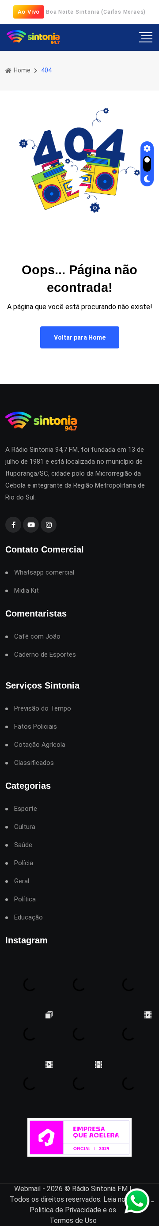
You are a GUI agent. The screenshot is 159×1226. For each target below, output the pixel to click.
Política (25, 899)
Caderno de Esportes (45, 654)
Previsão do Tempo (42, 708)
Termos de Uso (73, 1220)
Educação (28, 917)
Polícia (23, 863)
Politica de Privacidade (65, 1210)
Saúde (23, 845)
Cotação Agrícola (39, 745)
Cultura (24, 827)
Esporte (25, 809)
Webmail (27, 1188)
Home (21, 70)
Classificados (34, 763)
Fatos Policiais (35, 726)
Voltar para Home (80, 337)
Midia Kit (26, 590)
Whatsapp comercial (44, 572)
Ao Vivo (29, 11)
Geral (21, 881)
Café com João (37, 636)
